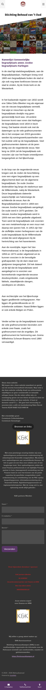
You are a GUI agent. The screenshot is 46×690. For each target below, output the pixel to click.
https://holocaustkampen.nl (23, 656)
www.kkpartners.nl (23, 589)
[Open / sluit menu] (43, 4)
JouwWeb (13, 675)
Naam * (4, 504)
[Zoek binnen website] (2, 4)
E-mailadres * (7, 516)
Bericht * (5, 528)
